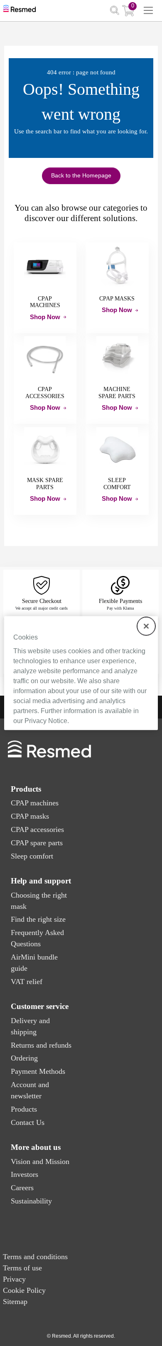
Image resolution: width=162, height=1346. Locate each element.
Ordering (24, 1058)
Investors (24, 1174)
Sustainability (31, 1201)
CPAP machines (35, 803)
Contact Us (27, 1122)
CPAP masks (30, 816)
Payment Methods (38, 1071)
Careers (22, 1188)
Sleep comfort (32, 856)
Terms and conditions (35, 1256)
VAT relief (26, 981)
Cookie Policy (24, 1290)
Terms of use (22, 1268)
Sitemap (15, 1301)
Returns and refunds (41, 1045)
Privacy (14, 1279)
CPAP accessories (37, 829)
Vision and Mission (40, 1161)
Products (24, 1109)
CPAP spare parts (37, 843)
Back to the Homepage (81, 175)
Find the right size (38, 919)
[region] (81, 673)
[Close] (146, 626)
